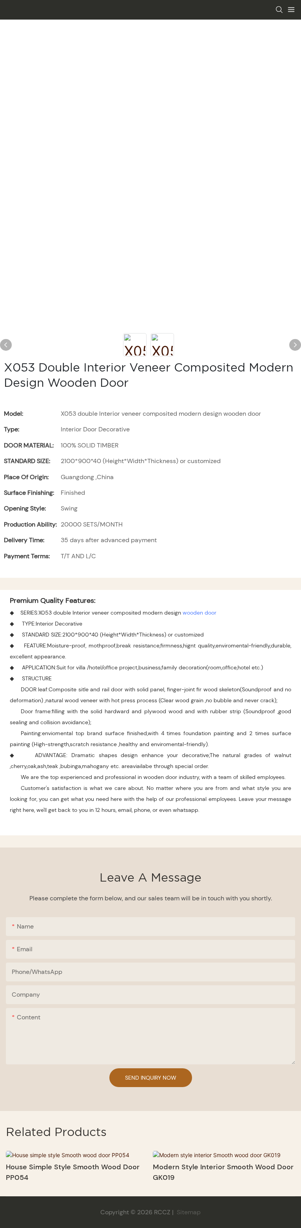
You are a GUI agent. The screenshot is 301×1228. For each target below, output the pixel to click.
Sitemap (188, 1212)
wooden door (199, 612)
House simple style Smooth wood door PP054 (73, 1172)
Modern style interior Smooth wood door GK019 (223, 1172)
